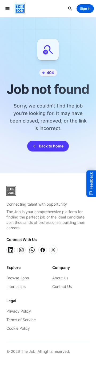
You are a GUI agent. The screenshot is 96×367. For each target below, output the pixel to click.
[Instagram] (21, 250)
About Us (60, 278)
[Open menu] (7, 8)
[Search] (70, 8)
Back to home (51, 146)
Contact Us (62, 286)
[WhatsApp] (32, 250)
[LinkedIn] (10, 250)
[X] (53, 250)
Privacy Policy (18, 311)
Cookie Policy (18, 328)
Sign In (85, 8)
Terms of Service (21, 319)
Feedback (91, 180)
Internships (16, 286)
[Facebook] (42, 250)
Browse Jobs (17, 278)
